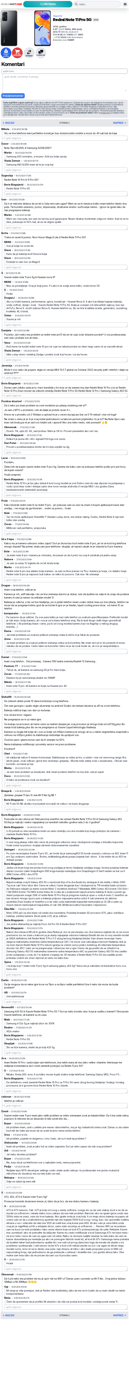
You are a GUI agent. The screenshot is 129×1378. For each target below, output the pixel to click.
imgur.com (105, 112)
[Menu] (125, 4)
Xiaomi (57, 16)
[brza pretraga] (76, 4)
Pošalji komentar (13, 95)
